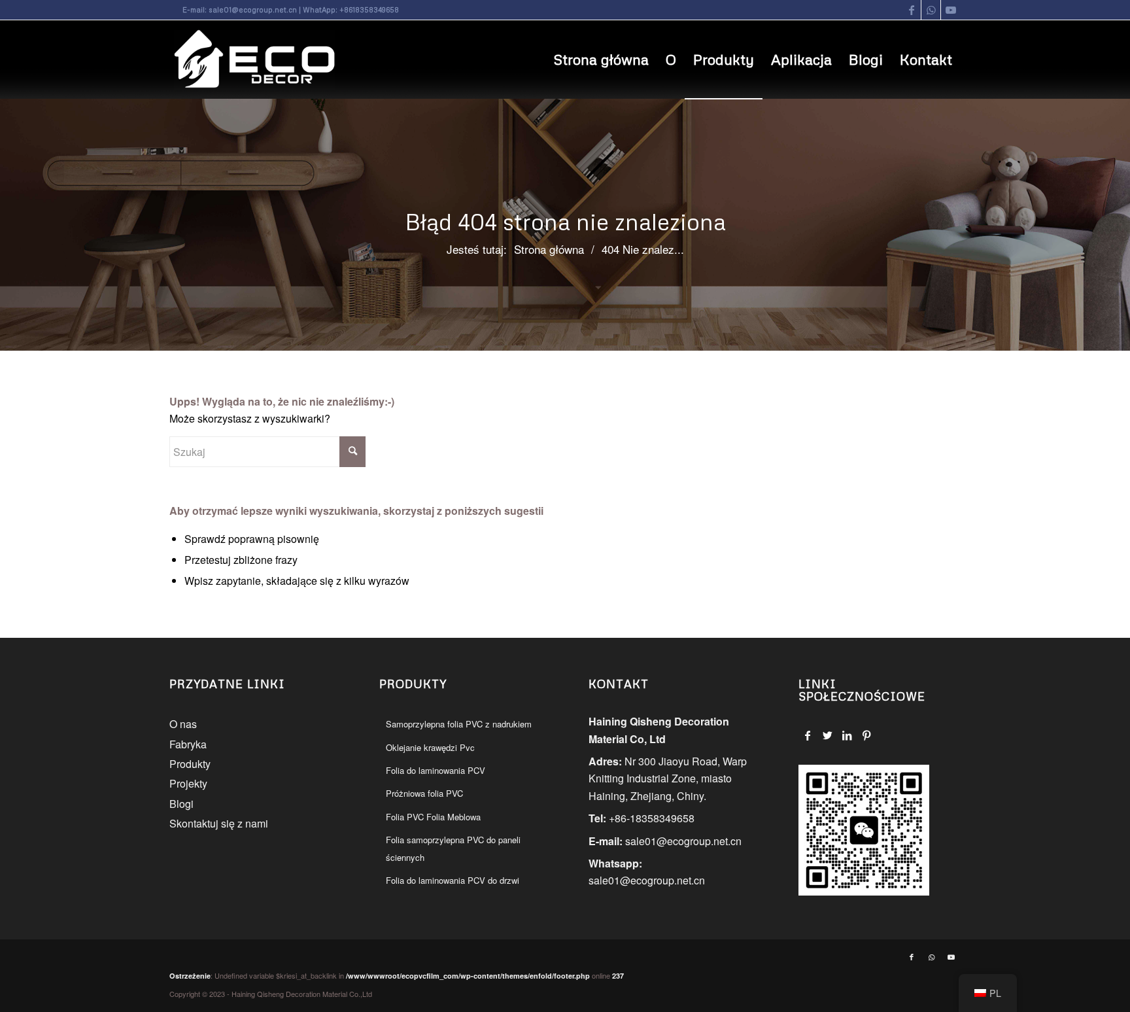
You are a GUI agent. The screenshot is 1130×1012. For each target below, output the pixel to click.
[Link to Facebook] (911, 10)
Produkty (190, 763)
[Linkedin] (847, 735)
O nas (183, 723)
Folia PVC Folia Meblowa (433, 817)
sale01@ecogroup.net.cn (253, 9)
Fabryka (188, 744)
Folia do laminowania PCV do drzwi (452, 880)
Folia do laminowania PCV (435, 770)
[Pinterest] (866, 735)
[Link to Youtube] (951, 10)
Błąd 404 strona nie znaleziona (565, 221)
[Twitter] (827, 735)
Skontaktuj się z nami (218, 823)
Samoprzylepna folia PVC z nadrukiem (459, 724)
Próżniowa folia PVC (424, 793)
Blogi (181, 803)
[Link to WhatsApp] (930, 10)
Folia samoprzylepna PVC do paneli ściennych (453, 848)
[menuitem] (601, 59)
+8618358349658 (369, 9)
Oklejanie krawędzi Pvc (430, 747)
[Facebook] (807, 735)
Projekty (188, 783)
